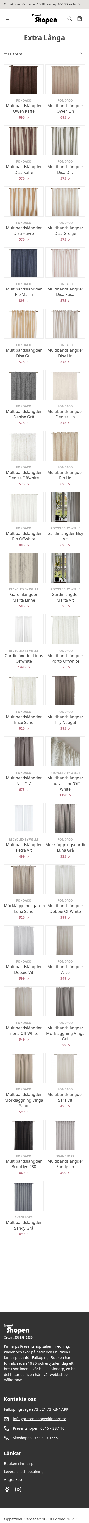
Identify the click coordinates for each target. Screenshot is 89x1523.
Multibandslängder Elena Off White (24, 1030)
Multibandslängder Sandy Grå (24, 1225)
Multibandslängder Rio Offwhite (24, 536)
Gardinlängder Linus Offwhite (24, 658)
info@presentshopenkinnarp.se (39, 1418)
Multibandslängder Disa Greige (65, 230)
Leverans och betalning (24, 1471)
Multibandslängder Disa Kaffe (24, 169)
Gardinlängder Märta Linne (24, 597)
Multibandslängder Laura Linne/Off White (65, 783)
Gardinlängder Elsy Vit (65, 536)
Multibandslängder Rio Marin (24, 291)
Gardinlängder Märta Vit (65, 597)
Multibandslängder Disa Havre (24, 230)
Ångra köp (13, 1479)
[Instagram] (18, 1491)
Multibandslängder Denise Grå (24, 414)
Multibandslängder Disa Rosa (65, 291)
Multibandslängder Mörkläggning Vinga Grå (65, 1033)
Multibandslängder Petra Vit (24, 847)
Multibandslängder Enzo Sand (24, 719)
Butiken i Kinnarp (18, 1463)
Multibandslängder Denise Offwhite (24, 475)
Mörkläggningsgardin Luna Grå (66, 847)
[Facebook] (7, 1491)
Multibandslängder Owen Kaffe (24, 108)
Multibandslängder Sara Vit (65, 1097)
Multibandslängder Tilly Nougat (65, 719)
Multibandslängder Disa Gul (24, 352)
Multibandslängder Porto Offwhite (65, 658)
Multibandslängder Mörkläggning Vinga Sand (24, 1100)
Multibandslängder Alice (65, 969)
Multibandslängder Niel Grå (24, 780)
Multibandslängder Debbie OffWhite (65, 908)
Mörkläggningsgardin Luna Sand (24, 908)
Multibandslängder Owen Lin (65, 108)
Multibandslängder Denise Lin (65, 414)
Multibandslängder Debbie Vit (24, 969)
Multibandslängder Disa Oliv (65, 169)
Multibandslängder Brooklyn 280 (24, 1164)
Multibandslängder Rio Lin (65, 475)
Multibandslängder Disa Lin (65, 352)
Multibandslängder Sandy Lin (65, 1164)
